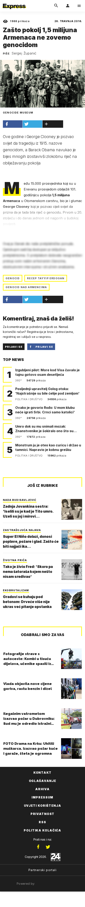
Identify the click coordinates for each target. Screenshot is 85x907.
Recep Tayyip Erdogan (45, 278)
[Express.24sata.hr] (14, 2)
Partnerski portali (42, 870)
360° (18, 380)
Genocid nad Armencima (26, 287)
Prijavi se (13, 346)
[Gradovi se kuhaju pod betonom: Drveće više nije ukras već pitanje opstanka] (71, 599)
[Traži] (56, 6)
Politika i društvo (29, 399)
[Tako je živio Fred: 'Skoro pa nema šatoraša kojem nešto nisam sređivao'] (71, 569)
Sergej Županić (24, 53)
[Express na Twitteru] (48, 847)
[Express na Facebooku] (38, 847)
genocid (13, 278)
